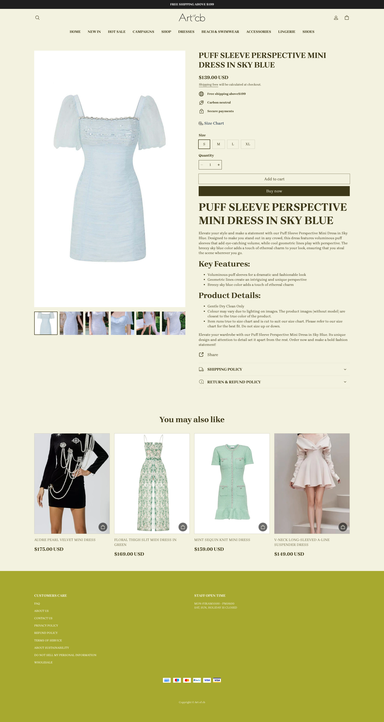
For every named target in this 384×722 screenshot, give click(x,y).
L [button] (233, 144)
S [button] (204, 144)
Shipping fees (208, 84)
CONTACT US (43, 618)
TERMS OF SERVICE (48, 640)
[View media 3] (97, 323)
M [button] (218, 144)
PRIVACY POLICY (46, 625)
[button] (37, 18)
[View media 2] (71, 323)
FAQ (37, 603)
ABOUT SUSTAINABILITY (51, 647)
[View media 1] (46, 323)
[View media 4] (122, 323)
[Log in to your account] (336, 18)
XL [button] (248, 144)
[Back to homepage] (192, 18)
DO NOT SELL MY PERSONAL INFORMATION (65, 655)
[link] (143, 32)
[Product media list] (109, 179)
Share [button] (212, 354)
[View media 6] (173, 323)
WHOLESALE (43, 662)
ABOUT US (41, 611)
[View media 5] (148, 323)
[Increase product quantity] (219, 164)
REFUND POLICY (46, 632)
